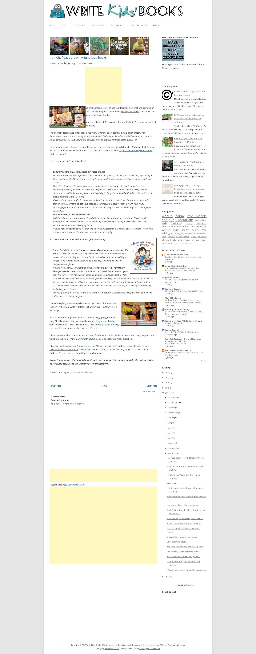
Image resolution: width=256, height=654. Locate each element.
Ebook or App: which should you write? (184, 523)
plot (190, 243)
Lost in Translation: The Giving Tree (182, 505)
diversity (185, 243)
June (170, 428)
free (204, 230)
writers (167, 216)
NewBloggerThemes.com (149, 648)
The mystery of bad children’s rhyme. (183, 551)
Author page (98, 25)
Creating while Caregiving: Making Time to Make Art (183, 258)
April (170, 438)
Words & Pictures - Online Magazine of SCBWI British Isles (183, 340)
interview (202, 236)
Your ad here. (79, 25)
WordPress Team (112, 648)
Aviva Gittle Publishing (176, 266)
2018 (167, 372)
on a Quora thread (130, 111)
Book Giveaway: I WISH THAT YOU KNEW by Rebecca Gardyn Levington (183, 312)
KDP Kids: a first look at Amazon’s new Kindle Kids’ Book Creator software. (189, 118)
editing (166, 233)
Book (63, 25)
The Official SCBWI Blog (176, 254)
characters (167, 226)
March (171, 443)
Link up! (156, 25)
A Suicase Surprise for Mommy (89, 346)
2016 (167, 382)
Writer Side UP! (172, 330)
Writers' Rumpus (173, 289)
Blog (51, 25)
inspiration (201, 220)
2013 (167, 576)
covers (194, 236)
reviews (203, 233)
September (173, 412)
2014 (167, 392)
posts (72, 372)
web (91, 372)
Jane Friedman (172, 277)
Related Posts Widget (149, 392)
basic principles (198, 226)
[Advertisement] (103, 85)
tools (179, 240)
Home (104, 385)
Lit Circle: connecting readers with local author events (182, 281)
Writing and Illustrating (177, 309)
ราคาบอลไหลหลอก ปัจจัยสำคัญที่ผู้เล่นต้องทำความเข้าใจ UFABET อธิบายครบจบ (182, 269)
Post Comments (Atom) (73, 484)
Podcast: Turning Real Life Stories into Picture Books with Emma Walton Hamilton (183, 301)
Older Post (152, 385)
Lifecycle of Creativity (174, 323)
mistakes (184, 226)
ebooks (165, 240)
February (172, 448)
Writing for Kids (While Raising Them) (183, 321)
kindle (173, 240)
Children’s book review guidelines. (182, 537)
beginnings (178, 243)
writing (166, 230)
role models (82, 372)
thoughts (201, 223)
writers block (182, 236)
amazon (186, 240)
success (171, 236)
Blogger (189, 585)
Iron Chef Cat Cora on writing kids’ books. (78, 58)
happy (66, 372)
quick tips (194, 233)
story (189, 223)
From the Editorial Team (175, 343)
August (171, 417)
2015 (167, 387)
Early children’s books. (177, 541)
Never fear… (172, 483)
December (172, 397)
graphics (195, 240)
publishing (175, 233)
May (170, 433)
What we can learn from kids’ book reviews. (186, 570)
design (195, 230)
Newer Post (55, 385)
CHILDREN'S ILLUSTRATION (178, 350)
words (170, 243)
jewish (175, 230)
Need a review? (117, 25)
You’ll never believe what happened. (183, 556)
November (172, 402)
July (169, 422)
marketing (176, 223)
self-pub (168, 220)
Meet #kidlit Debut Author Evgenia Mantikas (184, 291)
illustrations (184, 220)
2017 (167, 377)
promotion (185, 233)
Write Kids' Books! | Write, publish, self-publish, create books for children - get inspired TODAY (126, 645)
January (171, 453)
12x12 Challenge (173, 298)
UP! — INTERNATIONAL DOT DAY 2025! (181, 332)
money (185, 230)
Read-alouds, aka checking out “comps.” (185, 518)
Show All (204, 361)
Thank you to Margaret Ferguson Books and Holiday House (184, 353)
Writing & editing (139, 25)
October (171, 407)
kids (176, 226)
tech (164, 236)
